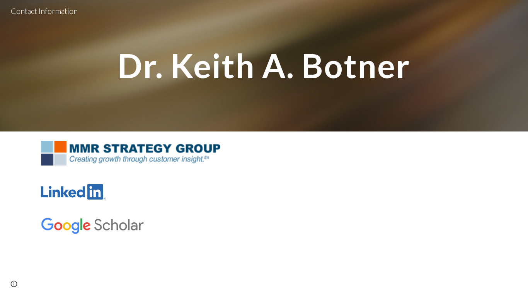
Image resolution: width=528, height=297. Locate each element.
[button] (14, 283)
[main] (264, 65)
